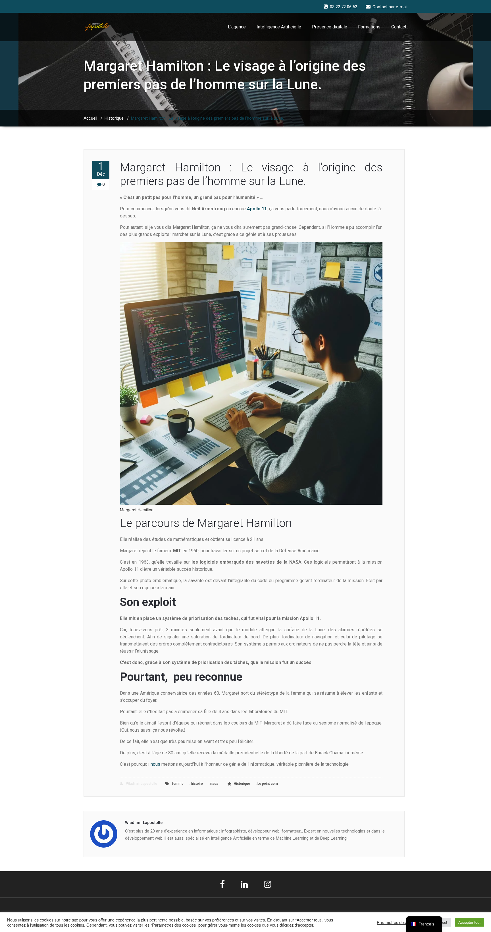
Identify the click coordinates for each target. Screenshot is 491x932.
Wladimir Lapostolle (141, 784)
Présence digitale (329, 27)
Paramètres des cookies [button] (399, 922)
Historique (114, 118)
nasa (214, 784)
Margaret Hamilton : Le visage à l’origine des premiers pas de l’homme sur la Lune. (251, 174)
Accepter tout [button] (469, 922)
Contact (398, 27)
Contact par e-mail (390, 6)
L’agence (237, 27)
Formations (369, 27)
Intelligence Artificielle (279, 27)
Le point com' (267, 784)
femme (178, 784)
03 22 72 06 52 (343, 6)
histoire (197, 784)
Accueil (90, 118)
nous (155, 764)
